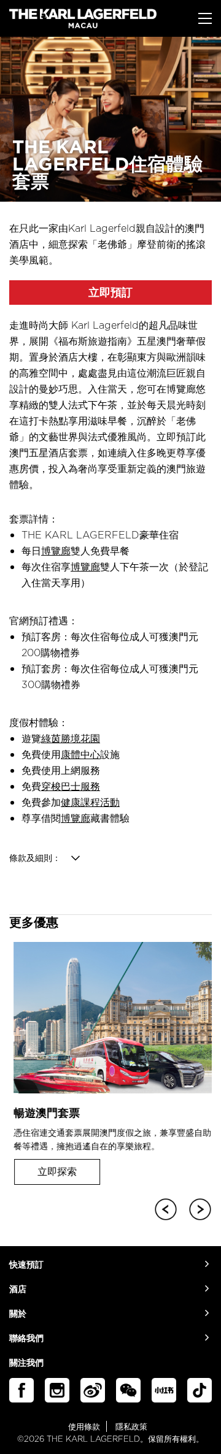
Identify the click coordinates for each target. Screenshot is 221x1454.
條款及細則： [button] (35, 858)
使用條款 (84, 1426)
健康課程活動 (90, 802)
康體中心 (80, 754)
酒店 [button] (17, 1289)
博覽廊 (56, 550)
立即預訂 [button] (110, 292)
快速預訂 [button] (26, 1265)
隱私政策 (131, 1426)
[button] (163, 1207)
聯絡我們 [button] (26, 1338)
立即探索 (52, 1171)
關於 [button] (17, 1314)
